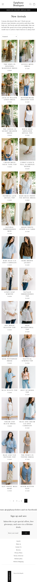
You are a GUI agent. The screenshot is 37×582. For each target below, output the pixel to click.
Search (18, 541)
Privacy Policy (18, 552)
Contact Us (18, 547)
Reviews (18, 550)
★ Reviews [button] (9, 576)
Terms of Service (18, 555)
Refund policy (18, 558)
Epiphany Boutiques (18, 4)
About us (18, 544)
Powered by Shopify (18, 573)
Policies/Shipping (18, 561)
